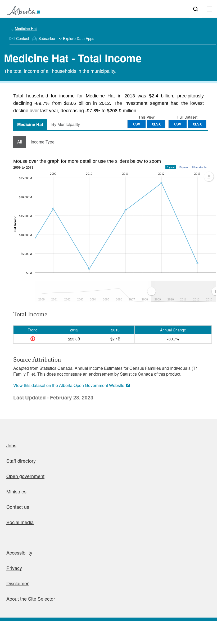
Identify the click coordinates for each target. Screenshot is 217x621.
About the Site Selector (30, 598)
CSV (177, 124)
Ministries (16, 491)
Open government (25, 475)
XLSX (197, 124)
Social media (20, 522)
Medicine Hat (26, 28)
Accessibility (19, 552)
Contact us (17, 506)
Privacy (14, 567)
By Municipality (65, 124)
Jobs (11, 445)
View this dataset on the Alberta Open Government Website (68, 385)
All (19, 142)
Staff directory (21, 460)
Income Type (43, 142)
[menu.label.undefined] (209, 176)
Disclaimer (17, 583)
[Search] (195, 8)
